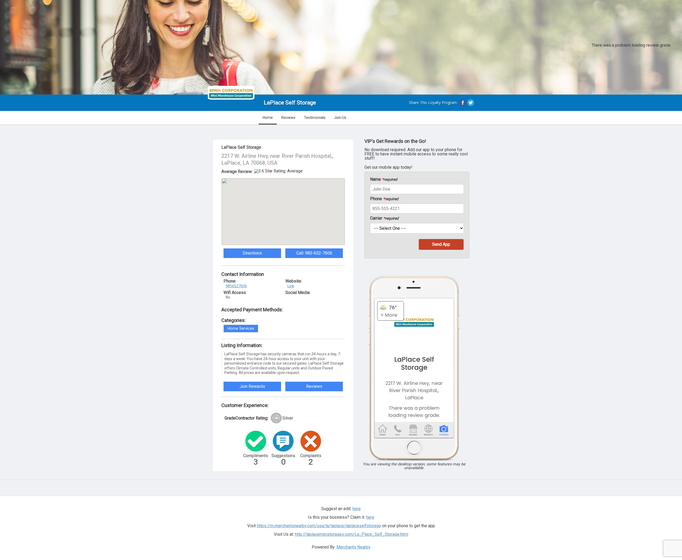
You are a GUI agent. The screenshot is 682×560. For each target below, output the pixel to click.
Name (383, 179)
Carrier (384, 218)
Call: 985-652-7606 (314, 253)
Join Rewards (252, 386)
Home (268, 117)
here (370, 517)
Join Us (340, 117)
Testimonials (315, 117)
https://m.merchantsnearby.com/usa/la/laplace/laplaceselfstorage (319, 525)
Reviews (288, 117)
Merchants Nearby (353, 547)
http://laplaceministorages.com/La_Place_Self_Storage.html (351, 534)
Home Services (241, 328)
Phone (384, 199)
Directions (252, 253)
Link (290, 286)
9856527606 (236, 286)
